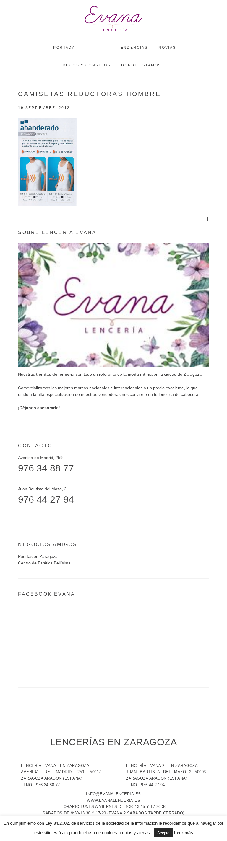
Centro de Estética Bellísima (44, 563)
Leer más (183, 832)
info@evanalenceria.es (113, 794)
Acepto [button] (163, 833)
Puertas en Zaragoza (38, 556)
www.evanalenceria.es (113, 800)
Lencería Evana (113, 19)
